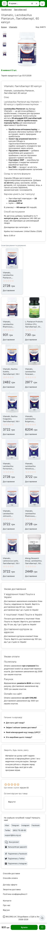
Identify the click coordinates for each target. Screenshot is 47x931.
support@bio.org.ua (13, 835)
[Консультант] (42, 918)
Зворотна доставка (12, 889)
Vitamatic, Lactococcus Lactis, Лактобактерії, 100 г (11, 560)
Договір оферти (10, 885)
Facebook (35, 825)
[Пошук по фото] (32, 3)
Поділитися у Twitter (16, 858)
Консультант (14, 842)
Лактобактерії (20, 9)
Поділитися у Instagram (17, 863)
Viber (7, 825)
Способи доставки (11, 873)
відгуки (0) (24, 788)
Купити (24, 927)
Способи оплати (10, 878)
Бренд (4, 27)
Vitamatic (13, 27)
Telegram (15, 825)
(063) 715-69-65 (19, 830)
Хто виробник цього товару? (19, 737)
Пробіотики (6, 9)
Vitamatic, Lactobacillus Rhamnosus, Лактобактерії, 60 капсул (10, 327)
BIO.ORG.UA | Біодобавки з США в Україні (24, 916)
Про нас (6, 905)
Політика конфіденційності (15, 894)
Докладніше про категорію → (17, 227)
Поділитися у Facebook (17, 854)
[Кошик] (42, 3)
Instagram (25, 825)
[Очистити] (36, 3)
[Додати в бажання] (42, 927)
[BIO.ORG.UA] (4, 3)
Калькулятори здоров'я (17, 847)
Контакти (7, 901)
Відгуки (6, 910)
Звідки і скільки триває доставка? (21, 727)
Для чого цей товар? (15, 723)
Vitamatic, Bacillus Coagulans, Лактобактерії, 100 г (11, 419)
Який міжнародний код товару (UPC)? (23, 732)
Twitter (7, 830)
